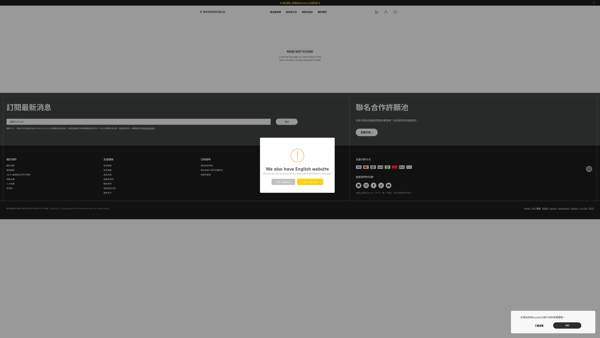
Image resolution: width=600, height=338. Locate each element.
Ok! (567, 325)
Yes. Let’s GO (310, 182)
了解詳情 (539, 325)
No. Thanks (283, 182)
